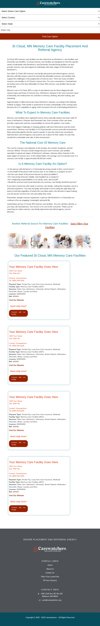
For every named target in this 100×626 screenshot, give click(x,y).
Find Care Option (50, 36)
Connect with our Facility (18, 313)
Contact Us (50, 573)
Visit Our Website (16, 300)
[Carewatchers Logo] (48, 4)
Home (50, 565)
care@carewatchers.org (51, 600)
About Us (50, 569)
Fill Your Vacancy (50, 580)
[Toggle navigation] (66, 4)
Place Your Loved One (50, 577)
